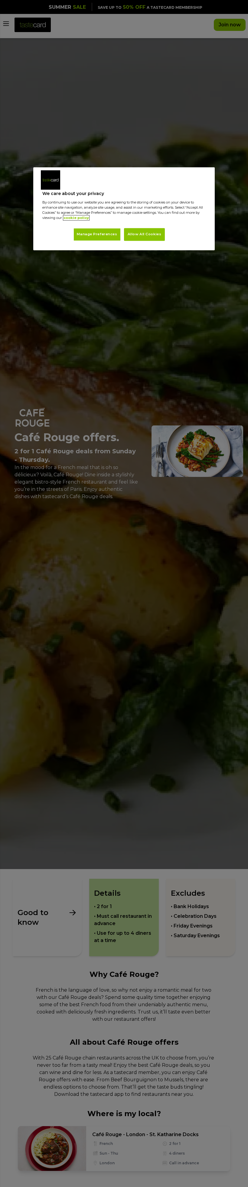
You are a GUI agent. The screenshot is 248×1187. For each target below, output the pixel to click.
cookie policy (76, 218)
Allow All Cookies (145, 234)
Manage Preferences (97, 234)
